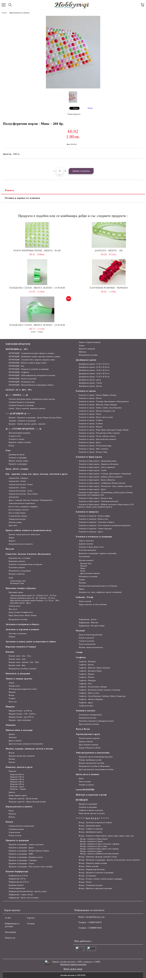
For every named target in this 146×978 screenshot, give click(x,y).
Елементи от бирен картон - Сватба (93, 470)
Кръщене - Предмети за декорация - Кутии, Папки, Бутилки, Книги (35, 418)
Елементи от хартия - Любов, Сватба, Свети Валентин (100, 408)
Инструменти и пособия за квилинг (22, 669)
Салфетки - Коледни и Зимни (90, 671)
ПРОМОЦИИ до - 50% (17, 349)
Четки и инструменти (87, 644)
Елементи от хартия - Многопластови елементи (97, 439)
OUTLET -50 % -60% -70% (19, 390)
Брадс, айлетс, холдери (17, 469)
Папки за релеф (85, 601)
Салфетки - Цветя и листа (89, 693)
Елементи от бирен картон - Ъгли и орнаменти (97, 467)
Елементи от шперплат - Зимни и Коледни (95, 529)
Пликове (12, 637)
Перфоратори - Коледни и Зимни (92, 626)
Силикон (12, 698)
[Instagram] (84, 933)
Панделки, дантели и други (19, 767)
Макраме (10, 707)
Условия (31, 924)
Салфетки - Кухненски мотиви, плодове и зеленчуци (99, 690)
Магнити (83, 566)
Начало (4, 13)
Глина (11, 578)
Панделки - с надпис (18, 789)
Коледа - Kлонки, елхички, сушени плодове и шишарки (100, 879)
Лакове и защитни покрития (90, 342)
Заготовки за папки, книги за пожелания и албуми (31, 642)
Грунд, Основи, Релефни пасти (21, 612)
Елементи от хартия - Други (90, 442)
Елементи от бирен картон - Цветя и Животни (97, 480)
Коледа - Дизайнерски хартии (90, 832)
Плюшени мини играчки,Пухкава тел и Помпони (98, 586)
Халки (82, 571)
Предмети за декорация (18, 464)
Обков (82, 568)
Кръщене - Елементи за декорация (22, 421)
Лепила (81, 346)
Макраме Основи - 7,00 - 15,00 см (22, 714)
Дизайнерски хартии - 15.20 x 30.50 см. (94, 377)
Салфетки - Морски (86, 674)
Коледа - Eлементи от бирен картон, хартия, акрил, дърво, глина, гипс (106, 836)
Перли (11, 811)
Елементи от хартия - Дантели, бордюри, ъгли (97, 411)
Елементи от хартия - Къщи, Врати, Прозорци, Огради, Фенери (103, 430)
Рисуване (80, 631)
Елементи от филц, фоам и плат (91, 547)
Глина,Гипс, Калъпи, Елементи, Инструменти (28, 554)
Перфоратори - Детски (88, 619)
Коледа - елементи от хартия (91, 841)
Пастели (12, 762)
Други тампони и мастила (89, 724)
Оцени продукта (74, 114)
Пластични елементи (17, 568)
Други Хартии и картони (88, 745)
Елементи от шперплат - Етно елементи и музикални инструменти (104, 525)
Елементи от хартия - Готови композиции (95, 446)
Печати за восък (15, 836)
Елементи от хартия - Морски (90, 427)
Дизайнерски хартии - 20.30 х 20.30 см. (94, 367)
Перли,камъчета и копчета (19, 13)
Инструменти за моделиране (20, 571)
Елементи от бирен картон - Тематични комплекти (98, 501)
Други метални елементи (90, 573)
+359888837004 (94, 928)
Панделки (12, 771)
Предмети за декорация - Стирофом (23, 860)
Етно (8, 450)
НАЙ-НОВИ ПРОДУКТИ (18, 344)
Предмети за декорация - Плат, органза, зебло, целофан (30, 867)
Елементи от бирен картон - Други (92, 489)
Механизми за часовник (88, 577)
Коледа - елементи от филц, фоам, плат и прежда (99, 849)
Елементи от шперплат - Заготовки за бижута (96, 522)
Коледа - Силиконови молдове (91, 885)
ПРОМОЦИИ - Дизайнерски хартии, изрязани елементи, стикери (34, 357)
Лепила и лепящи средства (19, 679)
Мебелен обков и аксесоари (19, 730)
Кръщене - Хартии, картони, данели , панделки (27, 424)
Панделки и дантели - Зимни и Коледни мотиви (27, 802)
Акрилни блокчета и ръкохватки (21, 826)
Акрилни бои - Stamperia (18, 478)
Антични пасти (14, 606)
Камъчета (12, 814)
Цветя (81, 778)
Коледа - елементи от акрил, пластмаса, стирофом (99, 844)
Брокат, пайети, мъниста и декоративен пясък (28, 530)
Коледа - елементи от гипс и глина (93, 846)
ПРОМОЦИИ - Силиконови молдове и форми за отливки (31, 353)
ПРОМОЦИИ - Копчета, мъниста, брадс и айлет (27, 363)
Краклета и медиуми (87, 349)
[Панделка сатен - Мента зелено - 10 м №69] (37, 272)
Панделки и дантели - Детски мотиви (23, 799)
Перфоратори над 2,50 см (19, 882)
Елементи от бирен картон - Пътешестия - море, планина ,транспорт (105, 486)
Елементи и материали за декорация (94, 537)
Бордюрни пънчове (16, 885)
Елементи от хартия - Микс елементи (93, 449)
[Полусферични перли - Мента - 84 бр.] (37, 235)
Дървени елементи (86, 544)
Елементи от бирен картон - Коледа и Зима (95, 498)
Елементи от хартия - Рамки (90, 414)
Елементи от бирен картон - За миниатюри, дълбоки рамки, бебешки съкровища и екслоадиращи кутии (105, 493)
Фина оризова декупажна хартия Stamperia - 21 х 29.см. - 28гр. (35, 600)
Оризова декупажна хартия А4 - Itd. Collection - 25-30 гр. (32, 598)
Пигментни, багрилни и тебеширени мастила (96, 721)
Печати (9, 822)
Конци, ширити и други (18, 795)
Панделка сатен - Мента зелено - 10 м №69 (37, 288)
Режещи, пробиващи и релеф (90, 760)
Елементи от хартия (86, 391)
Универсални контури (17, 519)
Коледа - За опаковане (87, 876)
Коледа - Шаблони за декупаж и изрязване (95, 888)
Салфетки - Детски (86, 665)
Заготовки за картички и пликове (22, 629)
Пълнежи (82, 583)
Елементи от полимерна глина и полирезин (25, 564)
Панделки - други (17, 787)
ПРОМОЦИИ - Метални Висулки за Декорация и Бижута (31, 385)
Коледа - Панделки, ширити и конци (93, 863)
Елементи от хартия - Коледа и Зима (93, 452)
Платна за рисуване (86, 638)
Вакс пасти (13, 609)
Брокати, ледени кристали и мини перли (24, 534)
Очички (82, 580)
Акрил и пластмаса (86, 541)
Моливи (12, 759)
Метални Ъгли (85, 564)
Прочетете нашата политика (73, 964)
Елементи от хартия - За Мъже (91, 424)
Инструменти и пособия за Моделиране (94, 766)
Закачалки (13, 737)
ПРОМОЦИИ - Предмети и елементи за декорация (29, 369)
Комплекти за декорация (18, 673)
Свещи (79, 652)
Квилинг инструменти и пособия (91, 763)
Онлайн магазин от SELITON (73, 975)
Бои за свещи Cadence (17, 513)
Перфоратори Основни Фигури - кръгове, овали (27, 891)
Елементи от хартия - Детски (90, 398)
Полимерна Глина (17, 583)
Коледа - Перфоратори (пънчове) (92, 869)
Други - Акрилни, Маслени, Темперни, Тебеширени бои (30, 500)
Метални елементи (86, 560)
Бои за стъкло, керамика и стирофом (23, 507)
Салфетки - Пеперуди (87, 680)
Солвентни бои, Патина (18, 516)
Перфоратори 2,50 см (17, 879)
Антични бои (14, 497)
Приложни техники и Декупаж (21, 588)
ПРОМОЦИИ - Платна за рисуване (22, 379)
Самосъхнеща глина (18, 581)
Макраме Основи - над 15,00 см (21, 717)
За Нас (8, 918)
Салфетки (81, 657)
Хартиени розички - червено (109, 288)
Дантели (12, 792)
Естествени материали (87, 550)
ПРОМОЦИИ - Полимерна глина (22, 382)
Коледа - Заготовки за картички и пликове (95, 823)
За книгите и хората (16, 439)
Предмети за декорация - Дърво (21, 848)
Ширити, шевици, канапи (18, 461)
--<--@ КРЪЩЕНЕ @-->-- (18, 413)
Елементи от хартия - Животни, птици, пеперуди (98, 405)
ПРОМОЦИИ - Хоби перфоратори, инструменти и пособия (32, 375)
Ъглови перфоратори (17, 888)
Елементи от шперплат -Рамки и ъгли (93, 519)
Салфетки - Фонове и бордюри (91, 699)
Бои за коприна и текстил (18, 510)
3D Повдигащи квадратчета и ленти (23, 689)
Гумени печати (14, 832)
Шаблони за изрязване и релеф (91, 795)
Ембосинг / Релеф (84, 597)
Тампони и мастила (85, 711)
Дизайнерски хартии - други (90, 380)
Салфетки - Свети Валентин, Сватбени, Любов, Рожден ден (102, 696)
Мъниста (12, 541)
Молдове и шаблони (17, 574)
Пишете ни (10, 938)
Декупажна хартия (16, 592)
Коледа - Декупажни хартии (90, 826)
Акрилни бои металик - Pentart (21, 485)
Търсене (31, 918)
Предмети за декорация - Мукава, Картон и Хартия (29, 851)
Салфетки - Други (86, 703)
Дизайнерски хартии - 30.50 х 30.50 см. (94, 370)
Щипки (81, 589)
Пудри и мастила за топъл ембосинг (93, 604)
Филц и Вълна (83, 729)
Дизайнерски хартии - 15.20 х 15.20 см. (94, 364)
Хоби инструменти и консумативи (93, 753)
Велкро (11, 695)
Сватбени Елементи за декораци (21, 405)
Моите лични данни (73, 969)
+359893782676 (94, 922)
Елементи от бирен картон (89, 457)
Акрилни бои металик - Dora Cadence (23, 494)
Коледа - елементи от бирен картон (94, 839)
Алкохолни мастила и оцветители (22, 503)
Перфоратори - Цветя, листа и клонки (23, 898)
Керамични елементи (17, 561)
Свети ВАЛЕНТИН (85, 790)
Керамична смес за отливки (19, 558)
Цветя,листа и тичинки (87, 774)
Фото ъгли (13, 702)
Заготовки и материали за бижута (22, 624)
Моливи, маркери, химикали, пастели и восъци (29, 749)
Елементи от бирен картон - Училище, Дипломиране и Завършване (105, 474)
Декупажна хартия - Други (20, 603)
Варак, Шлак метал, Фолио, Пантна (22, 615)
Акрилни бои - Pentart (17, 481)
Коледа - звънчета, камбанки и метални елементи (99, 854)
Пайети (11, 538)
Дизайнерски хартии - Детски (90, 386)
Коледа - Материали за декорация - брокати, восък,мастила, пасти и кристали (109, 860)
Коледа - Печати (85, 882)
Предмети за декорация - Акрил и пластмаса (26, 844)
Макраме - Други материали (20, 720)
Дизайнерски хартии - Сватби (90, 383)
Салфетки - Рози (85, 684)
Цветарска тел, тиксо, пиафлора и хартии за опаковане (100, 592)
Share (75, 108)
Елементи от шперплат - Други (91, 532)
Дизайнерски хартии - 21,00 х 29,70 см (94, 374)
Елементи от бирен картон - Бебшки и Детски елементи (100, 477)
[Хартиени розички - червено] (109, 272)
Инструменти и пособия (88, 355)
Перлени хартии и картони (89, 738)
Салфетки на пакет (86, 706)
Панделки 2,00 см (17, 779)
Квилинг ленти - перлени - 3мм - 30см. (24, 662)
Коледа (11, 446)
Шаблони (82, 352)
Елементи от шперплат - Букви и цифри (94, 516)
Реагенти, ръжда (15, 522)
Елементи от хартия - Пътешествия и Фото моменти (99, 433)
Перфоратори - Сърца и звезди (21, 895)
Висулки (10, 549)
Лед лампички (84, 557)
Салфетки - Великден (87, 662)
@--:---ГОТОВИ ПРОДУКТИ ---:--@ (23, 429)
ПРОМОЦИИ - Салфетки (19, 372)
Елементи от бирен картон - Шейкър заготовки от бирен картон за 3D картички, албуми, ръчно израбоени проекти (105, 505)
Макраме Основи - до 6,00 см (20, 711)
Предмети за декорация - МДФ (21, 854)
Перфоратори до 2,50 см (18, 876)
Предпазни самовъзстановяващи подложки (95, 757)
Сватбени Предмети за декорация (22, 402)
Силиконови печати (16, 829)
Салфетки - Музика (86, 677)
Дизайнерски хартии (17, 455)
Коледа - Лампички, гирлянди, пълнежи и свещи (98, 857)
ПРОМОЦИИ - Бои (16, 366)
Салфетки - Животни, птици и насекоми (94, 668)
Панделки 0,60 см (17, 774)
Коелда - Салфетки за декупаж (91, 829)
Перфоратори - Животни (88, 623)
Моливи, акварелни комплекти (91, 647)
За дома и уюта (15, 436)
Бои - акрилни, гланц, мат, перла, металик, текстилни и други (37, 474)
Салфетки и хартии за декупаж (91, 810)
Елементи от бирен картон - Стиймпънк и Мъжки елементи (102, 483)
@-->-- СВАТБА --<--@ (17, 395)
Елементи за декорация (18, 458)
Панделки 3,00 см (17, 782)
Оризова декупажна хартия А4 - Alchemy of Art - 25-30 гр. (33, 595)
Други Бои (13, 525)
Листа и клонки (85, 782)
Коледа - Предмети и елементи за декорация (96, 873)
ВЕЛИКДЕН (82, 800)
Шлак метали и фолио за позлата (92, 813)
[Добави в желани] (141, 163)
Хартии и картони (86, 742)
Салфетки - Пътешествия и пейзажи (93, 687)
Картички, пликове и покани (20, 442)
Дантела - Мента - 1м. (109, 250)
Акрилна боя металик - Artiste (21, 491)
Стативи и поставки (86, 641)
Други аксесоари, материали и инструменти (26, 744)
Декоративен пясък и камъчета (21, 544)
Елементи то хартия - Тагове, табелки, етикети (97, 436)
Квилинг (10, 652)
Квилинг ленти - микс (17, 659)
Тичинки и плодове (86, 785)
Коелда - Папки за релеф (88, 866)
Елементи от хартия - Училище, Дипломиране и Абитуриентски (104, 401)
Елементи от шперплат (87, 512)
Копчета (12, 817)
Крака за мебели (15, 741)
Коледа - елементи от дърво (91, 851)
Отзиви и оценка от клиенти (22, 198)
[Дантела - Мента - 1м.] (109, 235)
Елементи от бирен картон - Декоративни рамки (97, 461)
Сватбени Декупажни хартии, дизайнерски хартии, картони (32, 399)
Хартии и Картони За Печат (90, 748)
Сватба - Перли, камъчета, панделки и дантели (27, 408)
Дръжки (12, 734)
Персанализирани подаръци (19, 433)
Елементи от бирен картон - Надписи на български (98, 464)
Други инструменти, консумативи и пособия (96, 769)
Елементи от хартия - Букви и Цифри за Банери (97, 395)
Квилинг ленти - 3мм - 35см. (20, 656)
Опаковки (11, 725)
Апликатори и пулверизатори (90, 715)
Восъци (11, 753)
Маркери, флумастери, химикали (22, 756)
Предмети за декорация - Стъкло (21, 863)
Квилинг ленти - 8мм (17, 665)
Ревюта (9, 190)
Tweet (90, 108)
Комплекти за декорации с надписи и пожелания (97, 553)
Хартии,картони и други (88, 734)
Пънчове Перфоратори (17, 871)
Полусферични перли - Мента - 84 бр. (37, 250)
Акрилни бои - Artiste (17, 488)
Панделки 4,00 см (17, 784)
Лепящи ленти (14, 686)
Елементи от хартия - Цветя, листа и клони (96, 417)
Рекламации (10, 932)
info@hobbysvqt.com (95, 917)
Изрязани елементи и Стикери (21, 647)
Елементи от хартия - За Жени (90, 420)
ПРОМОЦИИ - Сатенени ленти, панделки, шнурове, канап (32, 360)
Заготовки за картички (17, 634)
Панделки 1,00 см (17, 777)
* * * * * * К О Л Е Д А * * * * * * (92, 818)
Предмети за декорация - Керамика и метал (26, 857)
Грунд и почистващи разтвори (90, 635)
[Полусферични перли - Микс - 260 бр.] (73, 88)
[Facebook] (78, 933)
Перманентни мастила (87, 718)
